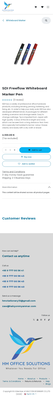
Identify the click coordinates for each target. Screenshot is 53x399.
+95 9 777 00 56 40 (13, 286)
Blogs (48, 384)
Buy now (28, 157)
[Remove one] (5, 150)
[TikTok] (48, 319)
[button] (46, 20)
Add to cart (36, 150)
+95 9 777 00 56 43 (13, 275)
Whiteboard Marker (15, 20)
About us (31, 378)
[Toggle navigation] (48, 7)
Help (48, 381)
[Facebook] (45, 319)
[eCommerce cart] (35, 7)
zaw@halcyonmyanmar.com (19, 306)
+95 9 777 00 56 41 (13, 270)
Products (43, 378)
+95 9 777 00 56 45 (13, 281)
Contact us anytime (16, 256)
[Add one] (15, 150)
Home (20, 378)
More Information (9, 187)
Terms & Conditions (12, 381)
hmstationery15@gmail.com (19, 300)
